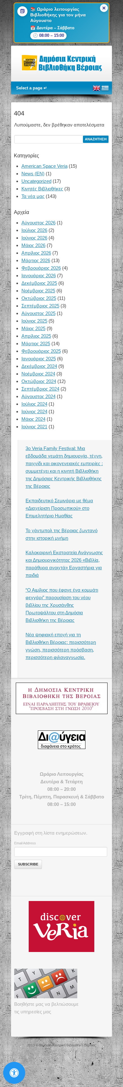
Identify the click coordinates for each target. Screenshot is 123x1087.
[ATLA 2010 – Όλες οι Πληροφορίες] (61, 698)
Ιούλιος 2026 (34, 230)
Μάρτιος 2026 (35, 260)
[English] (96, 90)
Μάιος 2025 (33, 328)
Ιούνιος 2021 (34, 426)
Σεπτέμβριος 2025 (40, 305)
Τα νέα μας (32, 196)
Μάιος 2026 (33, 245)
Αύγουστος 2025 (38, 313)
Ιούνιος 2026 (34, 237)
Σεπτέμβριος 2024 (40, 388)
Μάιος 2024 (33, 419)
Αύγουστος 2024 (38, 396)
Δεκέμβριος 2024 (39, 366)
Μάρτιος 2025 (35, 343)
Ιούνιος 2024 (34, 411)
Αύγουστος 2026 (38, 222)
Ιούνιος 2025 (34, 321)
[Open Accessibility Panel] (14, 1073)
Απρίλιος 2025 (36, 336)
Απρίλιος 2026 (36, 253)
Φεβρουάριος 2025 (41, 351)
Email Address (25, 843)
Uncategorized (36, 181)
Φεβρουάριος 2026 (41, 268)
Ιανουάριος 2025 (38, 358)
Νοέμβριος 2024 (38, 373)
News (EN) (32, 173)
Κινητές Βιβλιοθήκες (42, 188)
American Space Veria (44, 166)
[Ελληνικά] (105, 90)
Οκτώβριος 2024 (38, 381)
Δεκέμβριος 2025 (39, 283)
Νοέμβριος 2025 (38, 290)
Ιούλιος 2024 (34, 404)
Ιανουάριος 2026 (38, 275)
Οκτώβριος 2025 (38, 298)
